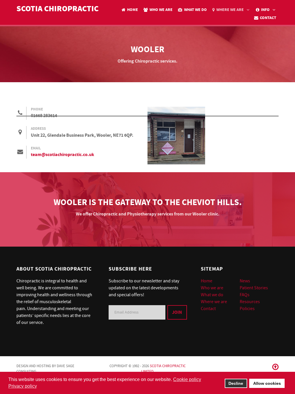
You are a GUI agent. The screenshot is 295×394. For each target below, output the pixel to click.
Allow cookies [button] (267, 383)
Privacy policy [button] (22, 386)
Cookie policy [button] (187, 379)
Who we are (212, 288)
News (245, 281)
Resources (250, 302)
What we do (212, 295)
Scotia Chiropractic (57, 9)
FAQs (244, 295)
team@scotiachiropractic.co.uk (62, 154)
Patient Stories (254, 288)
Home (206, 281)
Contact (208, 309)
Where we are (214, 302)
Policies (247, 309)
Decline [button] (235, 383)
